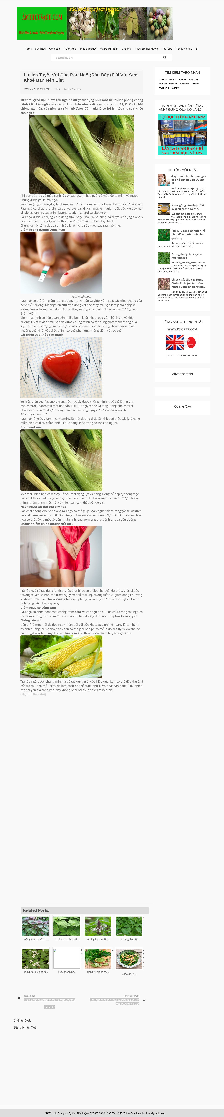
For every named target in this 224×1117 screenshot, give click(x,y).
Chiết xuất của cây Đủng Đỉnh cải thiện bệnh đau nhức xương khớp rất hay (188, 283)
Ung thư (126, 48)
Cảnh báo (54, 48)
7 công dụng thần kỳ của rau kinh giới (187, 255)
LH (197, 48)
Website (52, 1113)
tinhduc (195, 84)
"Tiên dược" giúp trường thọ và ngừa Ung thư (49, 999)
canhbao (163, 79)
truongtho (164, 88)
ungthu (175, 88)
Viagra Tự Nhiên (109, 48)
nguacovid (194, 79)
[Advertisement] (82, 735)
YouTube (167, 48)
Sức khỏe (40, 48)
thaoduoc (184, 84)
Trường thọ (69, 48)
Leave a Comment (72, 89)
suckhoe (173, 84)
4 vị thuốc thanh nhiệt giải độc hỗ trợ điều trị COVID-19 (188, 179)
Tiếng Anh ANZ (184, 48)
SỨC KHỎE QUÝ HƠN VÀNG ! (95, 9)
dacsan (172, 79)
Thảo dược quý (88, 48)
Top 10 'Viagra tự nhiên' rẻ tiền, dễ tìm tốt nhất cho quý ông (188, 234)
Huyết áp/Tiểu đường (147, 48)
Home (28, 48)
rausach (163, 84)
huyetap (182, 79)
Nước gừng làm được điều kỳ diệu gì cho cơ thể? (188, 207)
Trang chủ (49, 1007)
